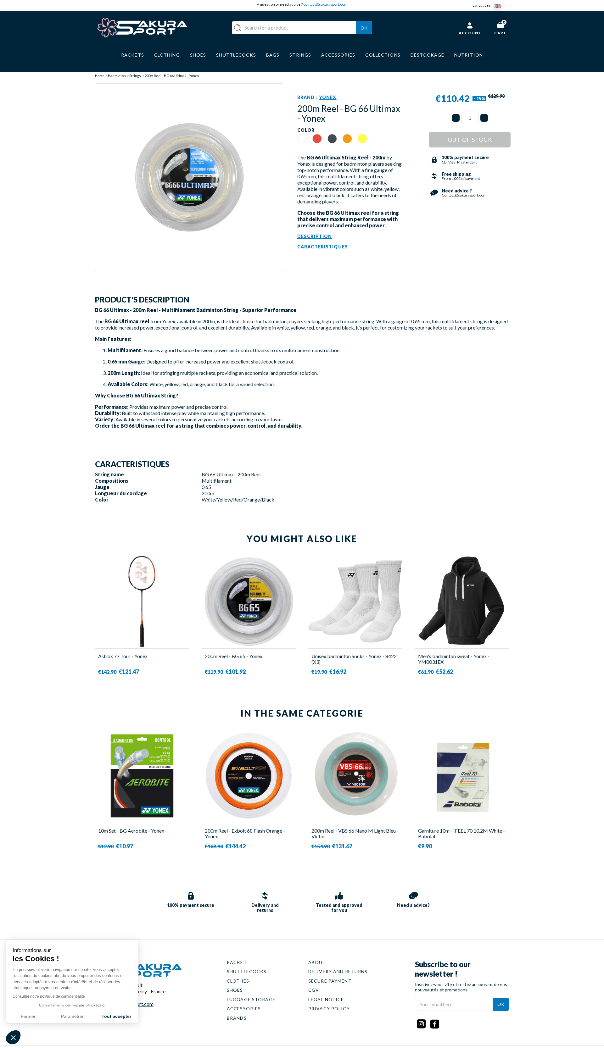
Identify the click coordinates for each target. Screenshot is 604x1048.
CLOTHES (238, 981)
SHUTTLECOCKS (246, 971)
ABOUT (317, 962)
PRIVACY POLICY (329, 1008)
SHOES (235, 990)
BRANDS (237, 1018)
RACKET (237, 962)
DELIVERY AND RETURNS (337, 971)
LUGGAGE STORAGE (251, 999)
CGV (313, 990)
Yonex (328, 97)
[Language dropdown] (502, 5)
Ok (364, 27)
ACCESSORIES (244, 1008)
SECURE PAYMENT (330, 981)
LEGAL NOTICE (326, 999)
